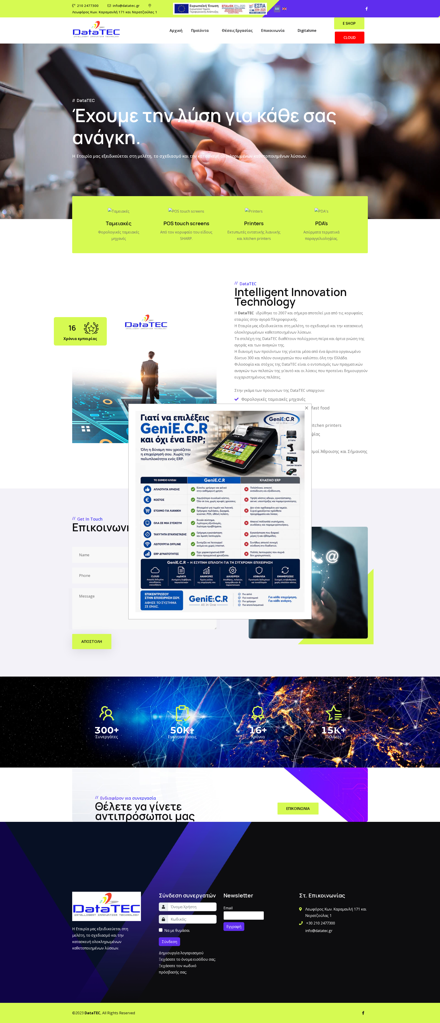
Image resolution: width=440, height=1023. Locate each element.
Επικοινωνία (273, 30)
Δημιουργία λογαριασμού (181, 952)
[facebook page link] (367, 8)
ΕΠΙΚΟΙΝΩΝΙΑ (298, 808)
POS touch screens (186, 223)
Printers (254, 223)
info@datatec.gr (126, 5)
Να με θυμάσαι (177, 930)
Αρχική (176, 30)
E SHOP (349, 23)
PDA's (321, 223)
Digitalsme (307, 30)
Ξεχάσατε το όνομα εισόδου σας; (187, 959)
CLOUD (350, 37)
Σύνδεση (169, 941)
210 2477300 (88, 5)
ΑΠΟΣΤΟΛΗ (91, 641)
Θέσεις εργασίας (237, 30)
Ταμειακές (119, 223)
